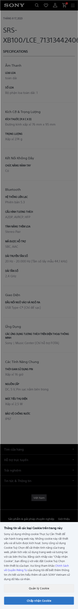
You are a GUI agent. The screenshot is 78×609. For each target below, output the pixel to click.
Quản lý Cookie (39, 588)
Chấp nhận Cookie (39, 601)
